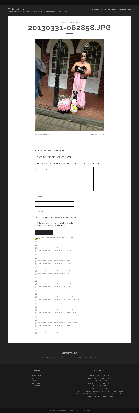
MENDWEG (16, 9)
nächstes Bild (97, 135)
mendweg (75, 22)
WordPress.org (37, 386)
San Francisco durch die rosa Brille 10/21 (104, 391)
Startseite (97, 9)
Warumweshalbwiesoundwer (117, 9)
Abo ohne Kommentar (55, 226)
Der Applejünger (78, 394)
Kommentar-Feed (36, 383)
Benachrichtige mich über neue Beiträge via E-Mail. (57, 218)
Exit (104, 386)
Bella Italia (104, 383)
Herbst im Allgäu (104, 378)
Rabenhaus (93, 375)
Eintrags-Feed (37, 381)
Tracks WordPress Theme (60, 410)
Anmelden (36, 378)
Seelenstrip (104, 388)
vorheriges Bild (42, 135)
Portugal (105, 375)
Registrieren (36, 375)
